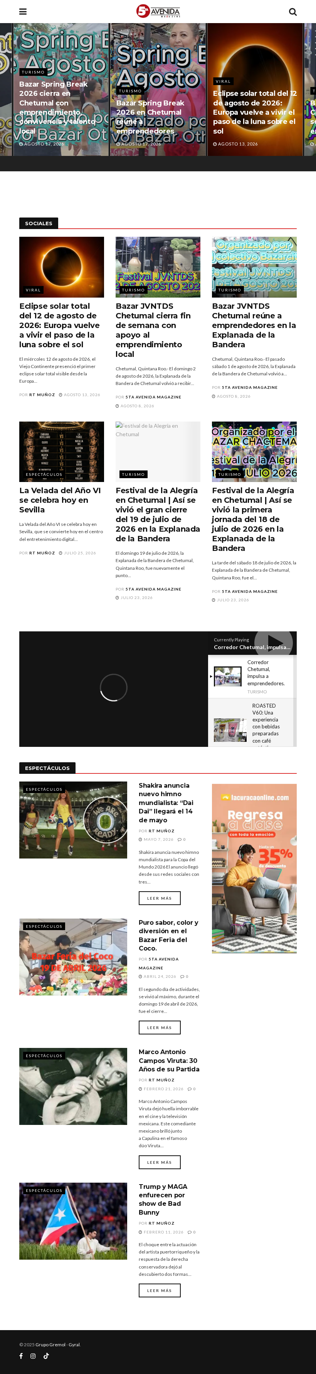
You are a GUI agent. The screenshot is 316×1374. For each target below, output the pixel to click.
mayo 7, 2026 (158, 839)
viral (126, 81)
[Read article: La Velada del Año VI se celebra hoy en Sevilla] (61, 452)
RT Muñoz (42, 394)
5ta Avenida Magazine (154, 397)
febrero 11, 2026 (163, 1232)
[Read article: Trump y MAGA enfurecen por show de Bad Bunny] (73, 1221)
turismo (33, 91)
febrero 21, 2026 (163, 1088)
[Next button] (310, 89)
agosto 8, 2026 (137, 405)
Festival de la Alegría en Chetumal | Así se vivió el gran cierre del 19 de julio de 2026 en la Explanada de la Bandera (158, 514)
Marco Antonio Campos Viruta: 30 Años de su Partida (169, 1060)
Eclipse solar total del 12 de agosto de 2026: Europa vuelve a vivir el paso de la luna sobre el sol (158, 112)
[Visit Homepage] (158, 11)
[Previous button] (6, 89)
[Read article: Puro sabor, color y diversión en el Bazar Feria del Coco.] (73, 957)
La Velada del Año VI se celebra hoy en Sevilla (60, 500)
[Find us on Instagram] (33, 1356)
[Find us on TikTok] (46, 1356)
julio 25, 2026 (79, 553)
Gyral (74, 1344)
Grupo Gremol (50, 1344)
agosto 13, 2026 (82, 394)
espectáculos (44, 474)
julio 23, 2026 (136, 597)
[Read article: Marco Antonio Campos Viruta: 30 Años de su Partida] (73, 1086)
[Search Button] (293, 11)
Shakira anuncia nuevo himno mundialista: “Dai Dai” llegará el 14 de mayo (166, 803)
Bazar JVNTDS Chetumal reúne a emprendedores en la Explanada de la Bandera (254, 325)
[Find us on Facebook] (21, 1356)
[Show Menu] (23, 11)
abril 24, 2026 (159, 976)
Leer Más (164, 897)
